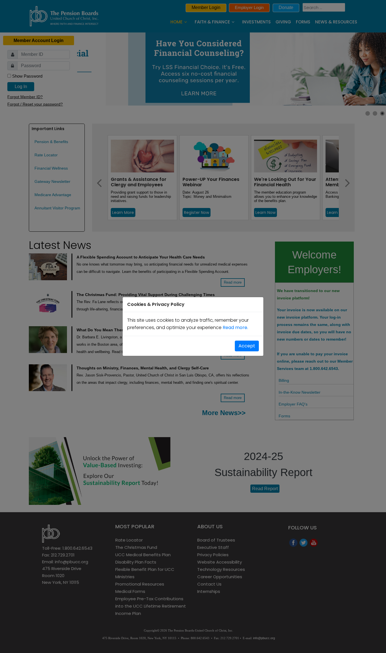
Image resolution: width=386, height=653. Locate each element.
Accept (246, 346)
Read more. (235, 327)
